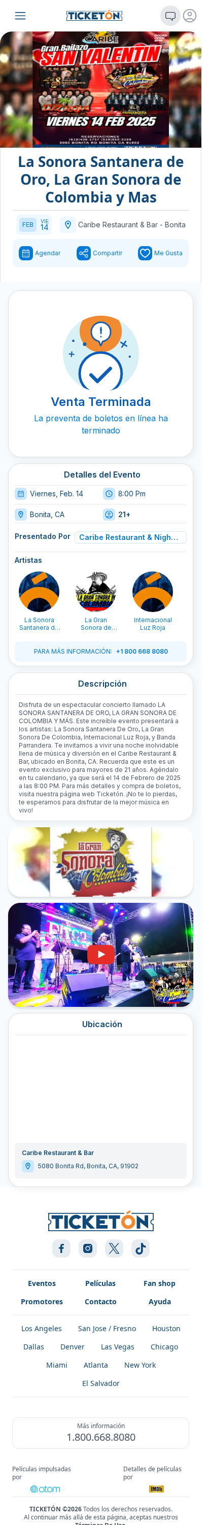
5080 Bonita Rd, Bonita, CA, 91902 (88, 1166)
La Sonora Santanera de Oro (39, 623)
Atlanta (96, 1365)
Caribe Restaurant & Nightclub (129, 537)
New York (140, 1365)
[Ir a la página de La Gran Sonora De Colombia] (96, 591)
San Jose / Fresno (107, 1328)
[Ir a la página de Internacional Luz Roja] (152, 591)
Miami (56, 1365)
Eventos (42, 1283)
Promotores (42, 1301)
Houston (166, 1328)
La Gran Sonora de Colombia (96, 623)
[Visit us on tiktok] (140, 1248)
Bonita (175, 224)
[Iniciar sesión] (190, 16)
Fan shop (160, 1283)
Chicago (164, 1346)
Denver (72, 1346)
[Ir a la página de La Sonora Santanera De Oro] (39, 591)
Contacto (101, 1301)
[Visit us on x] (114, 1248)
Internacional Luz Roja (153, 623)
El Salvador (101, 1383)
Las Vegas (117, 1346)
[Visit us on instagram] (88, 1248)
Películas (100, 1283)
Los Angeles (41, 1328)
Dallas (33, 1346)
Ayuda (160, 1301)
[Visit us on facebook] (61, 1248)
